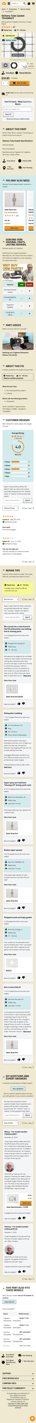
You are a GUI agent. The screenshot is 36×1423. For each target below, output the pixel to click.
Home (4, 9)
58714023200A (25, 1339)
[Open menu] (9, 3)
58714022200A (25, 1332)
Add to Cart (21, 83)
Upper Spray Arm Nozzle (14, 696)
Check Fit (8, 114)
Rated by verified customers (13, 378)
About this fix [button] (15, 366)
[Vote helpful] (19, 703)
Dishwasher (13, 9)
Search (27, 500)
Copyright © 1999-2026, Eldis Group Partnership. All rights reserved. (18, 1405)
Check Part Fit (9, 1302)
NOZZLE (9, 970)
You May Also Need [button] (18, 180)
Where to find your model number (18, 119)
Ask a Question (18, 1088)
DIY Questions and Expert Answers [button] (17, 1077)
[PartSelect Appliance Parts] (4, 3)
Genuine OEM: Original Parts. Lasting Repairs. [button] (16, 242)
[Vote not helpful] (23, 703)
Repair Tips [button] (13, 570)
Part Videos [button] (13, 325)
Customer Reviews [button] (18, 420)
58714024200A (25, 1346)
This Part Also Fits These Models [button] (18, 1289)
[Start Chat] (32, 1418)
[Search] (24, 3)
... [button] (26, 675)
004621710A (24, 1318)
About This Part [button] (16, 129)
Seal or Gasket (25, 9)
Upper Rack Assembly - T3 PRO (17, 1207)
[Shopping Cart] (33, 3)
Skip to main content (18, 63)
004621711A (24, 1325)
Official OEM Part (25, 73)
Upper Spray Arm (10, 209)
